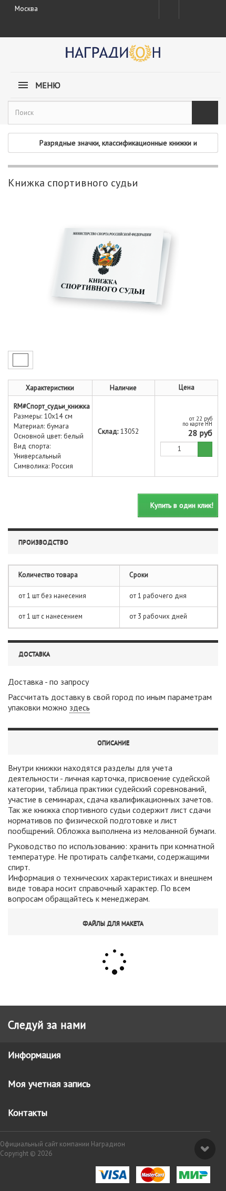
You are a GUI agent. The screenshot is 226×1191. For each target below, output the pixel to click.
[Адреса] (169, 9)
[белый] (20, 360)
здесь (79, 707)
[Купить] (205, 449)
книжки (48, 767)
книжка (47, 810)
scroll (204, 1148)
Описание (113, 742)
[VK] (188, 9)
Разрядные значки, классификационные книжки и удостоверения (118, 145)
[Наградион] (113, 57)
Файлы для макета (113, 923)
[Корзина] (207, 7)
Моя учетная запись (49, 1084)
